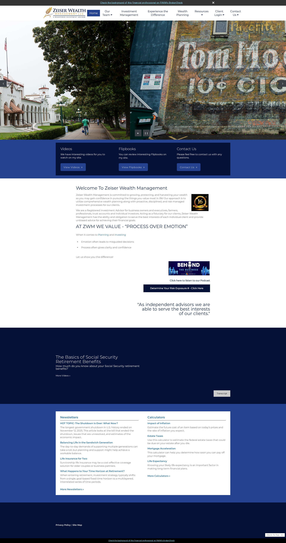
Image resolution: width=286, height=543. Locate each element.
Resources (202, 11)
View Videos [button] (72, 167)
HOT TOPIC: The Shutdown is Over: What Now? (89, 423)
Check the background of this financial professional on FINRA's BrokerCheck (141, 2)
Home (93, 13)
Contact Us (235, 13)
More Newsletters (72, 489)
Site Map (77, 525)
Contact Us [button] (187, 167)
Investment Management (129, 13)
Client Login (218, 13)
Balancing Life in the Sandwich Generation (86, 442)
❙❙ (146, 133)
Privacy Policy (63, 525)
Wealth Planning (182, 13)
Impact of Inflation (158, 423)
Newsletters (69, 417)
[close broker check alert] (213, 2)
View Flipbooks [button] (132, 167)
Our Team (106, 13)
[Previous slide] (3, 83)
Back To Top (273, 535)
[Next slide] (282, 83)
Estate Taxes (155, 436)
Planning (103, 234)
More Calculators (158, 475)
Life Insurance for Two (73, 458)
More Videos (63, 376)
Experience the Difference (158, 13)
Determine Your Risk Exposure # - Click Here (176, 288)
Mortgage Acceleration (161, 448)
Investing (120, 234)
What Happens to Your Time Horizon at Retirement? (92, 471)
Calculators (156, 417)
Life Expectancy (157, 461)
